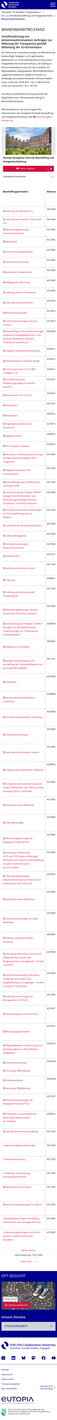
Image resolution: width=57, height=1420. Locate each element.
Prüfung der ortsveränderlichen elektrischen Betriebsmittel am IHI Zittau (20, 1118)
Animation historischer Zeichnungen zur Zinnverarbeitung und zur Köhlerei (22, 514)
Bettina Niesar (28, 1251)
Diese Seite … (27, 1262)
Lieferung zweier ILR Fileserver (20, 293)
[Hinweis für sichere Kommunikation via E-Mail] (51, 169)
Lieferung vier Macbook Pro (19, 211)
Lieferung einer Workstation (19, 303)
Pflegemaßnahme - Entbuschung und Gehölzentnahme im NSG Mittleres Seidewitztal (22, 1049)
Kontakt (5, 1370)
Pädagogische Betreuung (17, 283)
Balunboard (11, 242)
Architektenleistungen (16, 1063)
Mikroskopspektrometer (17, 1032)
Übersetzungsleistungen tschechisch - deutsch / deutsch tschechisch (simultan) (22, 1236)
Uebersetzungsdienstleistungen (20, 1146)
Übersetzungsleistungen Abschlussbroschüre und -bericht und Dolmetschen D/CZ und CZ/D (22, 880)
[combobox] (28, 1326)
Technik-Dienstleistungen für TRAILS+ (24, 1205)
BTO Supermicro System (17, 446)
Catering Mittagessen (15, 536)
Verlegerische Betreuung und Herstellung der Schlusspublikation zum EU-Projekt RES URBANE (23, 665)
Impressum (7, 1375)
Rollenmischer (12, 556)
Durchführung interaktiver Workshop (23, 717)
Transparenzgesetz (10, 1384)
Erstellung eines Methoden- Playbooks (24, 770)
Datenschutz (7, 1379)
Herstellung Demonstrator (18, 1187)
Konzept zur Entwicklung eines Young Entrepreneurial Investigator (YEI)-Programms (22, 458)
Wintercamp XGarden (16, 313)
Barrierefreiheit (9, 1389)
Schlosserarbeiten (14, 1080)
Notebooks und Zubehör (17, 647)
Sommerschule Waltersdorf (19, 252)
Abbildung (25, 1071)
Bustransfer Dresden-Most (18, 272)
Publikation (11, 682)
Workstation (11, 416)
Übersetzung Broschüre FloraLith (21, 1014)
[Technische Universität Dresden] (10, 5)
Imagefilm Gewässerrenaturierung (22, 351)
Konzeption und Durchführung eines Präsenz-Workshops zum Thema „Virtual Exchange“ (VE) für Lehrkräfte (23, 788)
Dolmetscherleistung (14, 1159)
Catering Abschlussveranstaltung (21, 1132)
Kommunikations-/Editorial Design (22, 361)
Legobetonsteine (13, 436)
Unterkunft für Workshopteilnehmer (23, 526)
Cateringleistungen (14, 823)
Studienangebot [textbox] (16, 1326)
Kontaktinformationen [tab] (15, 177)
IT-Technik (10, 580)
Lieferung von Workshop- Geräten (22, 752)
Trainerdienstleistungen (17, 735)
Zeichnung (10, 1071)
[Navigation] (53, 5)
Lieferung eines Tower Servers (20, 568)
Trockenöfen (11, 406)
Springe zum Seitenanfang (46, 1387)
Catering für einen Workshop (19, 805)
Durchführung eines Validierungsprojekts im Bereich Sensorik (19, 383)
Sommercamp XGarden (17, 262)
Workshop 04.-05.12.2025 (18, 395)
